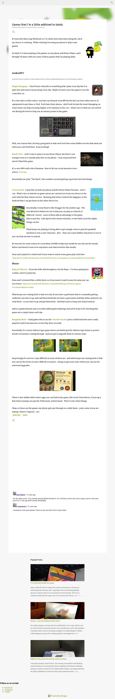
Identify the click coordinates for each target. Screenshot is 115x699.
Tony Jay (22, 172)
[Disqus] (57, 459)
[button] (13, 31)
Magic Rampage (20, 86)
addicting (16, 415)
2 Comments (40, 27)
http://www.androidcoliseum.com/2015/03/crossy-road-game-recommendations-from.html (53, 258)
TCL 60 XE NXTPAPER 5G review (42, 583)
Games (25, 415)
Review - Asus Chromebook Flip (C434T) (45, 621)
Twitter (7, 692)
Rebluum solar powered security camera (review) (48, 659)
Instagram (8, 690)
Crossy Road (18, 190)
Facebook (8, 688)
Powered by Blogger (59, 696)
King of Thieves (19, 269)
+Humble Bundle (59, 319)
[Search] (112, 2)
